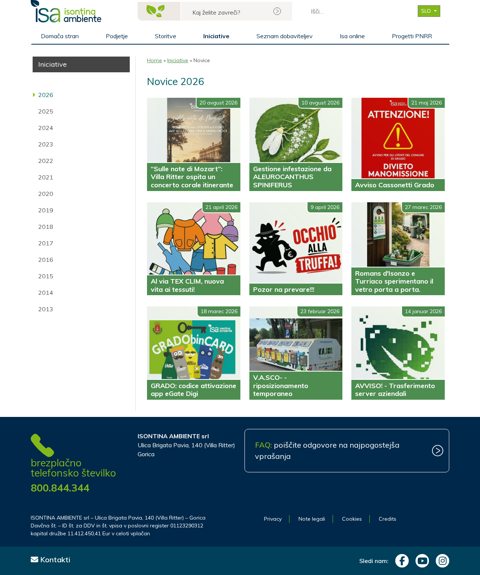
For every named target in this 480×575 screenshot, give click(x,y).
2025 (45, 111)
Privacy (273, 518)
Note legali (311, 518)
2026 (45, 95)
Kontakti (54, 559)
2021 (45, 177)
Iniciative (216, 36)
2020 (45, 193)
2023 (45, 144)
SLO (426, 10)
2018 (45, 226)
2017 (45, 243)
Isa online (352, 36)
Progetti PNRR (412, 36)
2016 (45, 259)
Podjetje (117, 36)
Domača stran (60, 36)
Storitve (165, 36)
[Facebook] (400, 561)
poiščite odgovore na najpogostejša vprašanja (327, 450)
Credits (387, 518)
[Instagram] (440, 561)
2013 (45, 309)
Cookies (352, 518)
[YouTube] (420, 561)
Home (154, 60)
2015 (45, 276)
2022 (45, 160)
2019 (45, 210)
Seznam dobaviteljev (284, 36)
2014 (45, 292)
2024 (45, 127)
